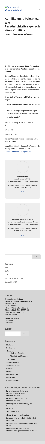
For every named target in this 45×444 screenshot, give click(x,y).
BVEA (7, 271)
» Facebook (9, 320)
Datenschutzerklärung (14, 380)
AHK (6, 267)
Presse (9, 371)
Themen (9, 351)
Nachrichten (10, 348)
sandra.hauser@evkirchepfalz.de (17, 151)
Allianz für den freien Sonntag (17, 415)
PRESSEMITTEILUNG (14, 278)
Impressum (10, 377)
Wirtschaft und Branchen (19, 356)
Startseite (9, 345)
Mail (22, 192)
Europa (12, 359)
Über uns (9, 368)
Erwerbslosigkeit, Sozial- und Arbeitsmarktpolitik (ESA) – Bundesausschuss (17, 393)
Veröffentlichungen (13, 365)
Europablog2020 (11, 282)
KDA (6, 275)
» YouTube (9, 323)
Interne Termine (12, 374)
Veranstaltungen (12, 362)
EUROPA (9, 409)
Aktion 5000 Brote (13, 412)
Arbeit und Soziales (17, 353)
